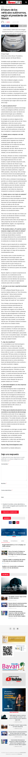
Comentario (5, 464)
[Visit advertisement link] (14, 533)
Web (2, 497)
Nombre (4, 483)
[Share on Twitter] (14, 26)
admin (8, 22)
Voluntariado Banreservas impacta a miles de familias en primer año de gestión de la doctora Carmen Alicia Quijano (17, 614)
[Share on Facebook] (5, 26)
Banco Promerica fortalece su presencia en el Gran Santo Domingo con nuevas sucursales (17, 553)
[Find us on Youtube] (17, 628)
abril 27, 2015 (15, 22)
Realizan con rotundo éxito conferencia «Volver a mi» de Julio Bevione (13, 567)
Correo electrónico (7, 490)
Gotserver (19, 754)
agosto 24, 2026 (6, 592)
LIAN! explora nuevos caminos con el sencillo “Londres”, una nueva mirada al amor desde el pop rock (13, 589)
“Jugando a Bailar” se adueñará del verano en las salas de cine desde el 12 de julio (13, 560)
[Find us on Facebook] (10, 522)
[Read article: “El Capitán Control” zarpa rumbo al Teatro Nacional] (4, 598)
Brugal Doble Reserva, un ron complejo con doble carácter (14, 545)
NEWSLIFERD (23, 752)
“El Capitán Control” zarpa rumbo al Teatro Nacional (17, 597)
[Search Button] (26, 2)
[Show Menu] (2, 2)
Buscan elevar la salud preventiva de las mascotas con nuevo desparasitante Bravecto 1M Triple (18, 605)
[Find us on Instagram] (17, 522)
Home (2, 7)
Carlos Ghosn (8, 7)
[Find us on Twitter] (14, 522)
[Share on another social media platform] (23, 26)
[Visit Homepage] (14, 2)
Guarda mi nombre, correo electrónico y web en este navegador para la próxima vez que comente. (15, 505)
